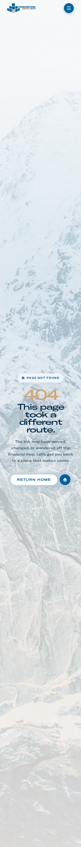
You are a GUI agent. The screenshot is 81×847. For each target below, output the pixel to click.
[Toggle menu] (69, 8)
